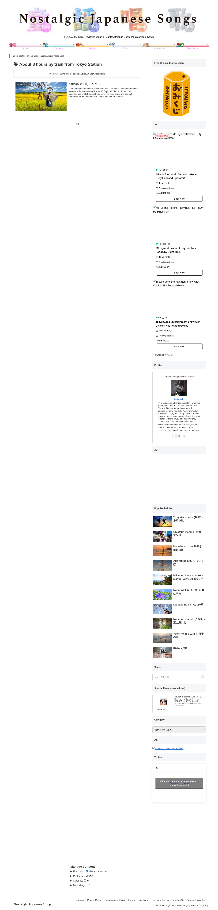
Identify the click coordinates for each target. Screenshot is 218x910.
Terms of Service (161, 900)
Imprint (131, 900)
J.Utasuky (179, 399)
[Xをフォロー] (175, 436)
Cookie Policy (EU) (196, 900)
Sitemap (80, 900)
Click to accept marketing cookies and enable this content (179, 783)
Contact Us (178, 900)
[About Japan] (192, 44)
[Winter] (125, 44)
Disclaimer (144, 900)
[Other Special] (159, 44)
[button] (203, 677)
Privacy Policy (94, 900)
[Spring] (25, 44)
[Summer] (58, 44)
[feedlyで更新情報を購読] (179, 436)
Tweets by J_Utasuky (179, 783)
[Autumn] (92, 44)
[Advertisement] (77, 148)
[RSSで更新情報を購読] (184, 436)
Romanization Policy (115, 900)
